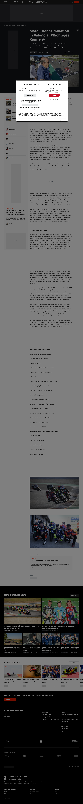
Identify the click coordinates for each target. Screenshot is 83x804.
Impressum (24, 120)
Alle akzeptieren (30, 95)
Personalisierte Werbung (30, 104)
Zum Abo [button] (54, 95)
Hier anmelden (54, 99)
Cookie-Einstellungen (57, 120)
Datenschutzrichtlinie (40, 120)
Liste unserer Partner (54, 116)
